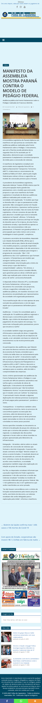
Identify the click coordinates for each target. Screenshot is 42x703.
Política (6, 65)
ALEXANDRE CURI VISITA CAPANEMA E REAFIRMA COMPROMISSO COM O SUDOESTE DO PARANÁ (26, 661)
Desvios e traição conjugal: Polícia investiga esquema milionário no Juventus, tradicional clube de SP (24, 648)
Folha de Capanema (24, 107)
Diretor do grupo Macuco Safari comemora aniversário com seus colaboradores (24, 635)
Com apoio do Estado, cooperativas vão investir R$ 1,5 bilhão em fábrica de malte (20, 538)
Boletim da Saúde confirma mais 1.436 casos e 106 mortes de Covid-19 (19, 526)
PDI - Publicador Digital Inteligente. (25, 695)
